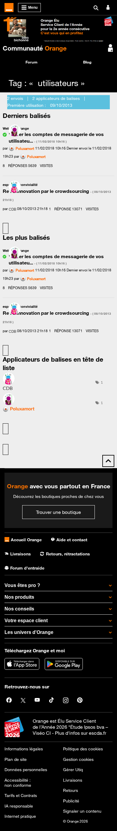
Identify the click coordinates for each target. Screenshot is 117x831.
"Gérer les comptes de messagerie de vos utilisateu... (56, 259)
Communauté (35, 48)
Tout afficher (5, 228)
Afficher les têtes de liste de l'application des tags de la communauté (5, 449)
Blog (87, 62)
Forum (32, 62)
